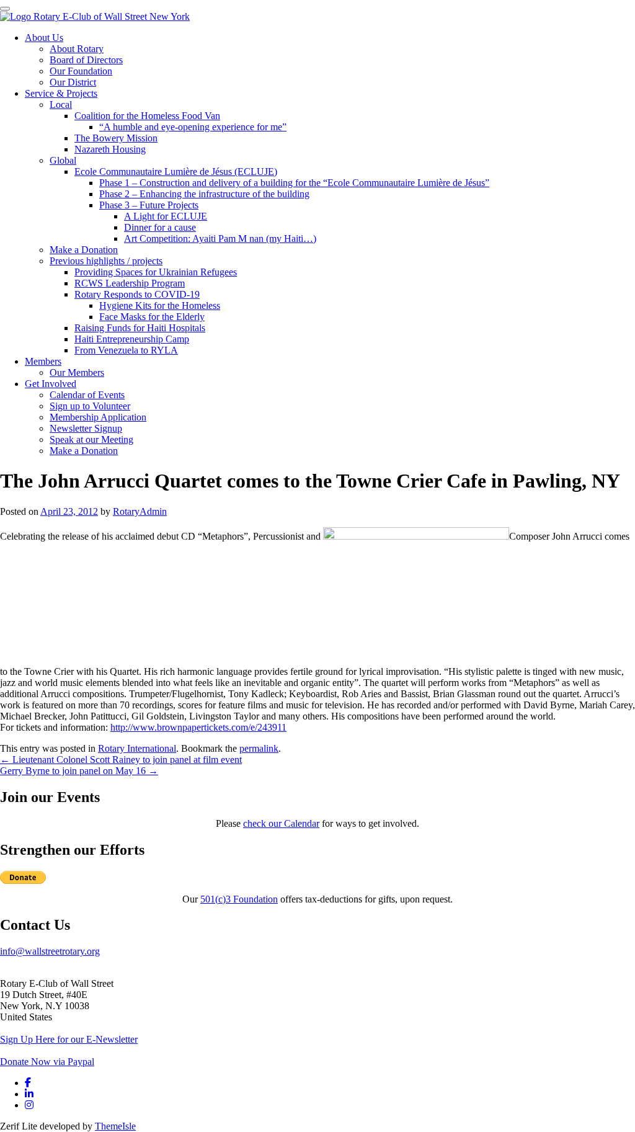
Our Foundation (81, 71)
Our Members (77, 372)
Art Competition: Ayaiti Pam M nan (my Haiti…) (220, 238)
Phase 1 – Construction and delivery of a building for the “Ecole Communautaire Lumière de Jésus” (294, 182)
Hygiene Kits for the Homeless (159, 305)
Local (61, 104)
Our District (73, 82)
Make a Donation (84, 249)
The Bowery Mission (116, 138)
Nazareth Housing (110, 149)
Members (43, 361)
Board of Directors (86, 60)
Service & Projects (61, 93)
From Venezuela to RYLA (126, 350)
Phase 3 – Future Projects (148, 205)
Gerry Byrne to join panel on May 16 (79, 770)
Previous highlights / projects (106, 261)
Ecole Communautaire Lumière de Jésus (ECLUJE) (175, 171)
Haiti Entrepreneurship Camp (131, 339)
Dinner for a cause (160, 227)
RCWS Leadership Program (129, 283)
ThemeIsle (115, 1126)
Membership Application (98, 417)
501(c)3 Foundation (239, 899)
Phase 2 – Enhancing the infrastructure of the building (204, 194)
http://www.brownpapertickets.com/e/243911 (198, 727)
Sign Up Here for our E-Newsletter (69, 1039)
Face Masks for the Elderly (152, 316)
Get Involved (50, 383)
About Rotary (77, 48)
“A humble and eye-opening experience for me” (192, 127)
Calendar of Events (87, 395)
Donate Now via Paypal (47, 1061)
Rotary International (137, 748)
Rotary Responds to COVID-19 (137, 294)
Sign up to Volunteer (90, 406)
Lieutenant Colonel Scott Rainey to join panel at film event (121, 759)
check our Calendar (281, 823)
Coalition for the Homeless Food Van (147, 115)
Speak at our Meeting (91, 439)
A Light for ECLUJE (165, 216)
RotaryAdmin (140, 511)
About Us (44, 37)
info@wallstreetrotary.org (50, 951)
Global (63, 160)
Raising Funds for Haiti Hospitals (139, 328)
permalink (258, 748)
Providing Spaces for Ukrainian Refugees (155, 272)
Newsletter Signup (86, 428)
